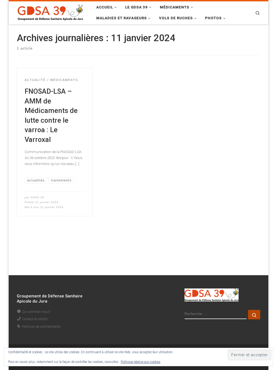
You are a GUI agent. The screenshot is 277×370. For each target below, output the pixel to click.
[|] (50, 12)
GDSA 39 (37, 197)
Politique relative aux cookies (140, 362)
